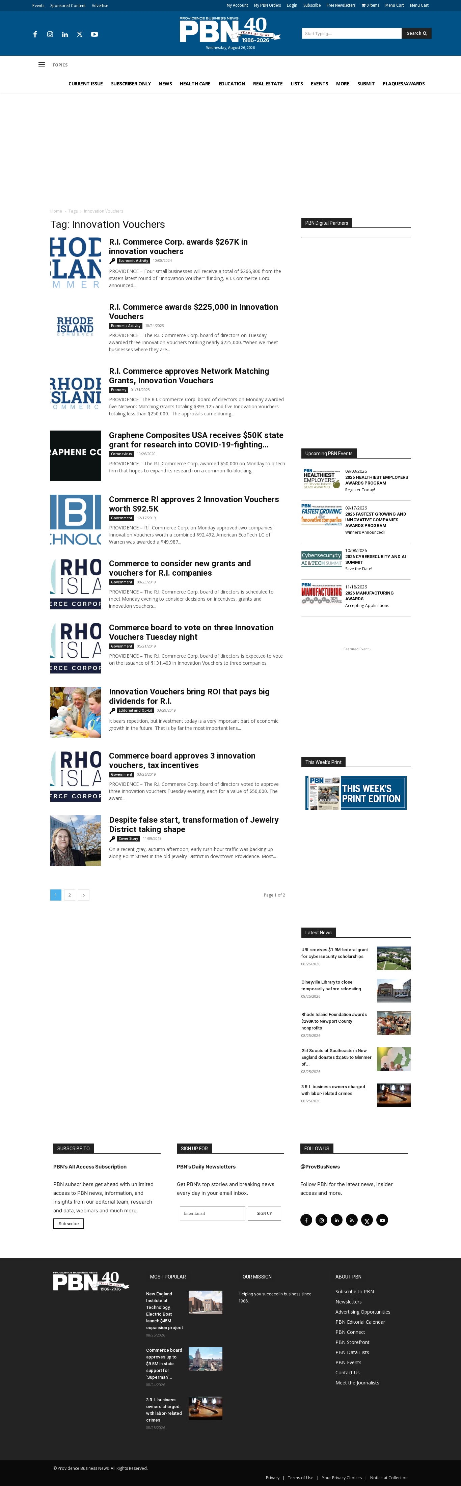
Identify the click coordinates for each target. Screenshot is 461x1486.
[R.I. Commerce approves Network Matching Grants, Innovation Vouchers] (75, 391)
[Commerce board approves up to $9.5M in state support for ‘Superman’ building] (205, 1359)
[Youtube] (94, 34)
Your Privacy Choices (342, 1478)
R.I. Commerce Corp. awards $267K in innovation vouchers (178, 246)
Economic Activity (133, 260)
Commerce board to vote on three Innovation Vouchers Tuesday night (191, 632)
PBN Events (348, 1362)
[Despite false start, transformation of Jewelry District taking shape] (75, 840)
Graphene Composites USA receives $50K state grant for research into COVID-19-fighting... (196, 440)
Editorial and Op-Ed (135, 710)
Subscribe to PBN (354, 1291)
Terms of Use (301, 1478)
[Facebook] (35, 34)
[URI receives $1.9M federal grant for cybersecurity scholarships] (394, 958)
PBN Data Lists (352, 1352)
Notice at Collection (389, 1478)
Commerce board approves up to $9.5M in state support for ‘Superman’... (164, 1364)
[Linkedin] (65, 34)
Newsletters (348, 1301)
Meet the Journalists (357, 1382)
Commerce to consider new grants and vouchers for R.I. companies (180, 568)
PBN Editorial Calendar (360, 1322)
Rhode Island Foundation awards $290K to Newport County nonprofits (334, 1021)
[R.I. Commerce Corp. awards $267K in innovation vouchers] (75, 262)
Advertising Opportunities (362, 1312)
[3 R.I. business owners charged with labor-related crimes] (394, 1095)
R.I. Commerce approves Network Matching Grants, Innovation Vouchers (189, 375)
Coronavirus (121, 453)
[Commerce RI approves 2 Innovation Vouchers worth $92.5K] (75, 520)
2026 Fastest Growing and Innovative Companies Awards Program (375, 520)
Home (56, 211)
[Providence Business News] (230, 29)
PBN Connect (350, 1332)
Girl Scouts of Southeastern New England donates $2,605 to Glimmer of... (336, 1057)
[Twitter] (79, 34)
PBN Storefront (352, 1342)
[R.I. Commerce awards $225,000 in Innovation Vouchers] (75, 327)
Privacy (272, 1478)
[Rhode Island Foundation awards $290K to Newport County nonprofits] (394, 1023)
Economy (118, 389)
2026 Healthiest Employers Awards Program (376, 480)
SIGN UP (264, 1213)
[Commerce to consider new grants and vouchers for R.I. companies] (75, 584)
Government (121, 518)
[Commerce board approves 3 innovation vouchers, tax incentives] (75, 776)
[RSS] (352, 1220)
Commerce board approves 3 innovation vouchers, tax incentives (182, 760)
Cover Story (128, 838)
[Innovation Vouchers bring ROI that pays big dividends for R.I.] (75, 712)
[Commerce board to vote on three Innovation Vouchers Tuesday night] (75, 648)
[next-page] (83, 895)
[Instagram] (50, 34)
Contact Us (347, 1372)
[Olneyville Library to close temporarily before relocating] (394, 990)
